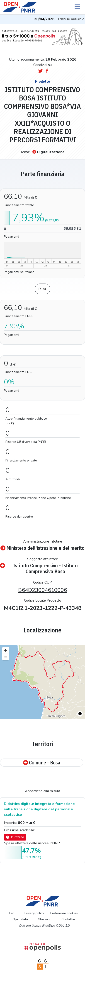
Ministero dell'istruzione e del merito (45, 548)
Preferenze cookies (64, 913)
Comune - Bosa (44, 763)
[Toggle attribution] (80, 713)
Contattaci (68, 919)
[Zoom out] (5, 657)
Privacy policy (34, 913)
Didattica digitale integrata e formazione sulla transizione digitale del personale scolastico (39, 809)
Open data (20, 919)
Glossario (44, 919)
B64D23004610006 (42, 590)
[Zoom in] (5, 650)
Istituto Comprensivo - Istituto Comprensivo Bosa (45, 569)
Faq (12, 913)
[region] (42, 682)
